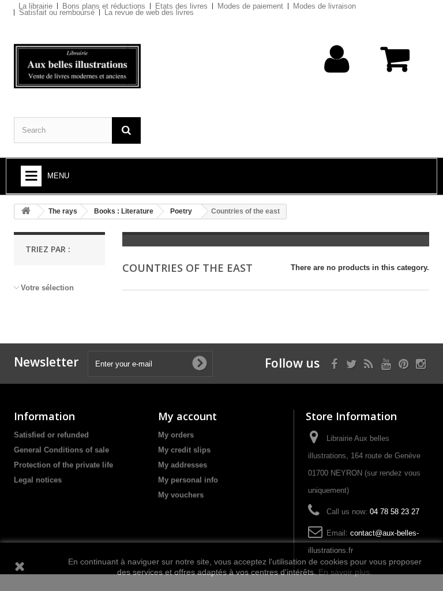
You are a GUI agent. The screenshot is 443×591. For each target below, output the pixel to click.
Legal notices (38, 480)
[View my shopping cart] (396, 65)
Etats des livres (181, 6)
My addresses (182, 465)
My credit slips (184, 450)
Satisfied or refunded (51, 435)
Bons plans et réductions (103, 6)
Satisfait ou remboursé (57, 12)
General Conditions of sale (61, 450)
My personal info (188, 480)
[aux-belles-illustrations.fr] (77, 66)
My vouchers (181, 495)
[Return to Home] (26, 211)
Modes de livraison (324, 6)
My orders (176, 435)
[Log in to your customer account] (337, 77)
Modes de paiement (250, 6)
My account (187, 416)
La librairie (35, 6)
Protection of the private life (63, 465)
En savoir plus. (345, 572)
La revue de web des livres (149, 12)
